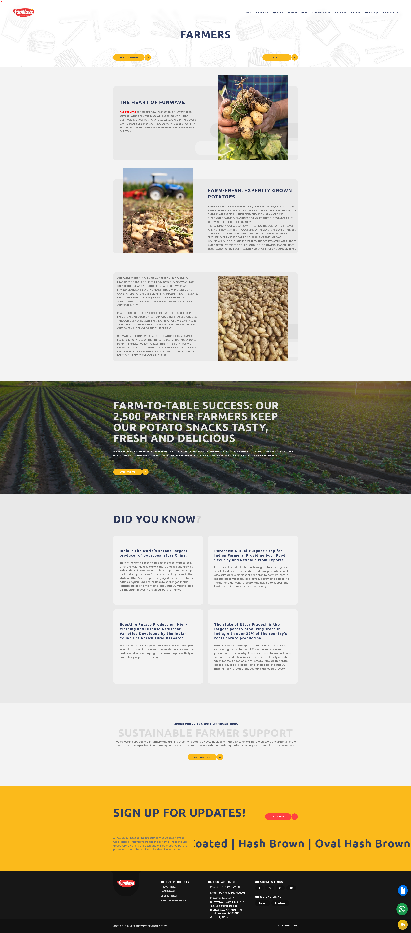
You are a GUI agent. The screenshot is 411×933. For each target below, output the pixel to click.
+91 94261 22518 (230, 887)
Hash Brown (168, 891)
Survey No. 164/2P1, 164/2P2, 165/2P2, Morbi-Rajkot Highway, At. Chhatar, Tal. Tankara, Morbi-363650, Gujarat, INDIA (227, 909)
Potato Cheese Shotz (173, 900)
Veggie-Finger (169, 896)
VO (166, 926)
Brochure (280, 903)
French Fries (168, 887)
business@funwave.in (232, 892)
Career (263, 903)
